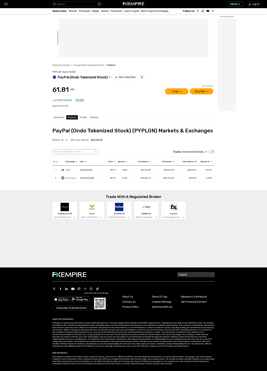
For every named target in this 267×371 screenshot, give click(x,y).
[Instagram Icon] (79, 289)
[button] (5, 4)
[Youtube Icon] (73, 289)
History (94, 117)
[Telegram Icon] (85, 289)
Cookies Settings (161, 301)
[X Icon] (54, 289)
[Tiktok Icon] (97, 289)
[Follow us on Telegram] (213, 11)
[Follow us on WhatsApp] (203, 11)
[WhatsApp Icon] (91, 289)
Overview (59, 117)
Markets (72, 117)
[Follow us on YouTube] (208, 11)
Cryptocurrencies (61, 65)
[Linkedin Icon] (66, 289)
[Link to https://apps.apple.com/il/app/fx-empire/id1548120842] (61, 299)
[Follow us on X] (198, 11)
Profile (83, 117)
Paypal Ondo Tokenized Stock (89, 65)
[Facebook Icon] (60, 289)
